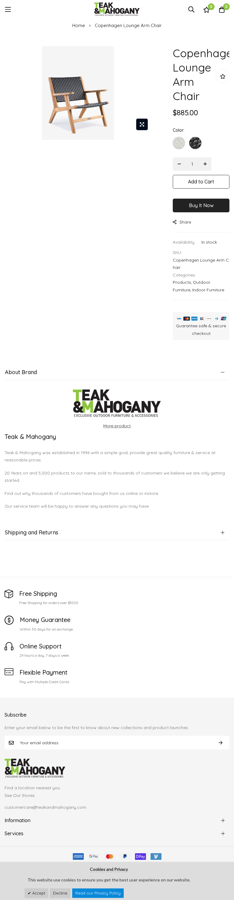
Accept (38, 893)
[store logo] (117, 9)
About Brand (21, 372)
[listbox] (201, 144)
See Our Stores (20, 795)
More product (117, 426)
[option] (179, 143)
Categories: (184, 275)
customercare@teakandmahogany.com (45, 807)
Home (78, 25)
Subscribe (221, 743)
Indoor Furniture (208, 290)
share (185, 222)
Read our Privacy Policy (98, 893)
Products (182, 282)
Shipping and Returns (31, 532)
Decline (60, 893)
